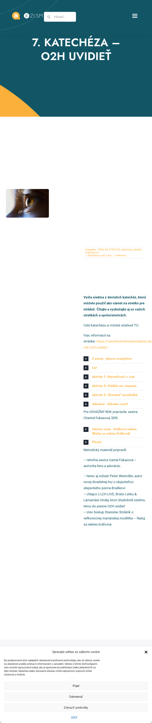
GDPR (74, 717)
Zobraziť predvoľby (76, 707)
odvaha (137, 249)
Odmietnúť (76, 696)
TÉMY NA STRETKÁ (108, 249)
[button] (146, 652)
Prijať (76, 685)
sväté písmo (92, 252)
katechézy (126, 249)
